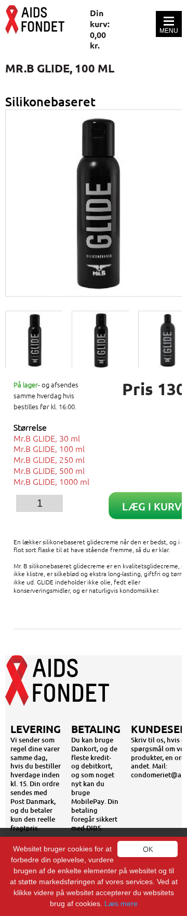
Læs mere (121, 903)
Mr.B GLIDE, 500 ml (49, 470)
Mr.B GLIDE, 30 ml (47, 438)
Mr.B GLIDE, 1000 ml (51, 481)
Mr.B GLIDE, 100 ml (49, 448)
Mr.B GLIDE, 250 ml (49, 459)
